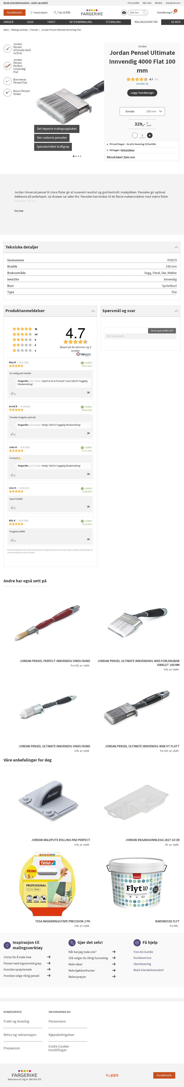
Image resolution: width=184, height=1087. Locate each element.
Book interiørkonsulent (149, 970)
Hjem (6, 30)
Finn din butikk (143, 952)
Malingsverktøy (146, 22)
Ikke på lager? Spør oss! (121, 157)
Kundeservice (173, 3)
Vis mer (19, 211)
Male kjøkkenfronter (81, 970)
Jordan (142, 46)
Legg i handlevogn (142, 93)
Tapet (51, 22)
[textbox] (140, 336)
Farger (8, 22)
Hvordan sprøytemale (18, 969)
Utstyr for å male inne (17, 957)
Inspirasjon (40, 13)
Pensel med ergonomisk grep (22, 963)
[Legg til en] (150, 135)
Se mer (175, 22)
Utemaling (113, 22)
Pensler (34, 30)
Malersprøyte (77, 977)
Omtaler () (142, 84)
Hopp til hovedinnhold (14, 2)
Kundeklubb (14, 13)
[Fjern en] (135, 135)
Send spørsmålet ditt (162, 331)
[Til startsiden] (92, 12)
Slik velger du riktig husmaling (88, 958)
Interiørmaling (80, 22)
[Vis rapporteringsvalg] (88, 393)
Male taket (75, 964)
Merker (158, 3)
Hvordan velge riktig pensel (21, 976)
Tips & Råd (63, 13)
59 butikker (128, 150)
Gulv (30, 22)
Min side (147, 3)
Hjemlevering (142, 964)
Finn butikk (133, 3)
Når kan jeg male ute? (82, 952)
